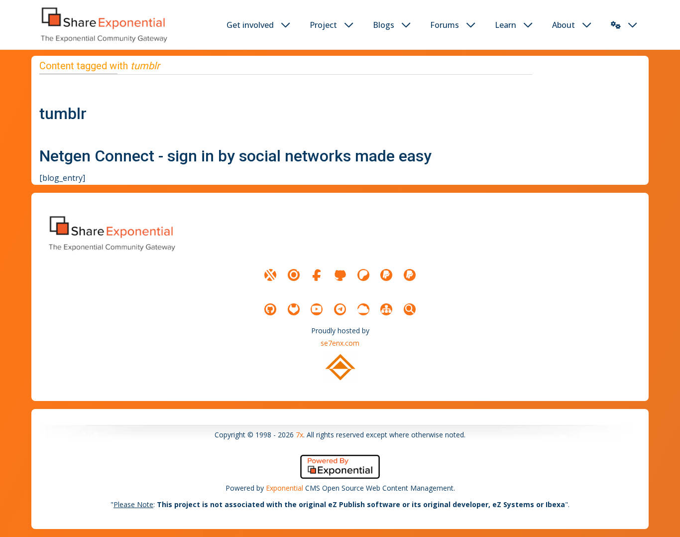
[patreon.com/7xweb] (363, 275)
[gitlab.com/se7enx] (294, 309)
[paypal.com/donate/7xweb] (410, 275)
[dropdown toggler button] (286, 25)
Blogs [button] (383, 24)
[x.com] (270, 275)
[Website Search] (410, 309)
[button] (616, 25)
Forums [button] (444, 24)
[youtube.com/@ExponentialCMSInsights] (317, 309)
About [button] (563, 24)
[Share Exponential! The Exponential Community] (103, 24)
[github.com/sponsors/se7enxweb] (340, 275)
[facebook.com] (317, 275)
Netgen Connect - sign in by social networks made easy (235, 155)
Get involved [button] (250, 24)
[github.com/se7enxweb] (270, 309)
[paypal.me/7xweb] (386, 275)
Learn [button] (505, 24)
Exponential (284, 488)
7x (299, 434)
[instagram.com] (294, 275)
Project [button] (323, 24)
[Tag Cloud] (363, 309)
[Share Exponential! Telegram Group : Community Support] (340, 309)
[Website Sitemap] (386, 309)
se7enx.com (340, 343)
